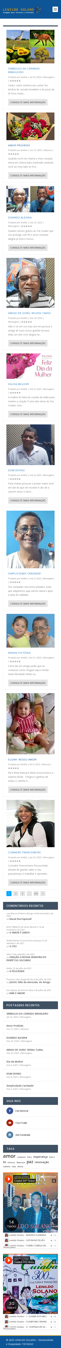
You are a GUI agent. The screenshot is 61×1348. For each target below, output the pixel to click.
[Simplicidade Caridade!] (30, 539)
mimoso (11, 1162)
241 (36, 893)
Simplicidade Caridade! (24, 573)
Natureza (21, 1162)
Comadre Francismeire (24, 852)
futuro (52, 1157)
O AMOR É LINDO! (19, 932)
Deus (29, 1157)
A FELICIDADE (17, 971)
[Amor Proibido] (30, 126)
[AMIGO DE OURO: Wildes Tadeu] (30, 283)
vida (14, 1167)
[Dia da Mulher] (30, 366)
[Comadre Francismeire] (30, 823)
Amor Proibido (19, 145)
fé (4, 1162)
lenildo (24, 77)
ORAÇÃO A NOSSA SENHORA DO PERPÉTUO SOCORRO (26, 958)
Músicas (48, 150)
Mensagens (48, 77)
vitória (20, 1167)
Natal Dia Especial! (20, 919)
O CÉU (13, 946)
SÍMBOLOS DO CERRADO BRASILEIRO (27, 1013)
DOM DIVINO (16, 470)
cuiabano (21, 1157)
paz (30, 1161)
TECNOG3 (27, 1344)
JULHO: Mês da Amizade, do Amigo (29, 982)
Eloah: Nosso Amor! (22, 759)
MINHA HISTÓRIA (19, 652)
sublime (6, 1167)
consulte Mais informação (28, 102)
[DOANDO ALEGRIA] (30, 199)
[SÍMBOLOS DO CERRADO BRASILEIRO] (30, 46)
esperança (40, 1157)
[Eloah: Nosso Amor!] (30, 723)
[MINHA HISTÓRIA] (30, 631)
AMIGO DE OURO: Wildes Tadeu (29, 313)
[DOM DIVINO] (30, 444)
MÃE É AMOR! (17, 993)
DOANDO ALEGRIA (20, 217)
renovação (42, 1162)
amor (9, 1156)
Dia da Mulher (18, 384)
